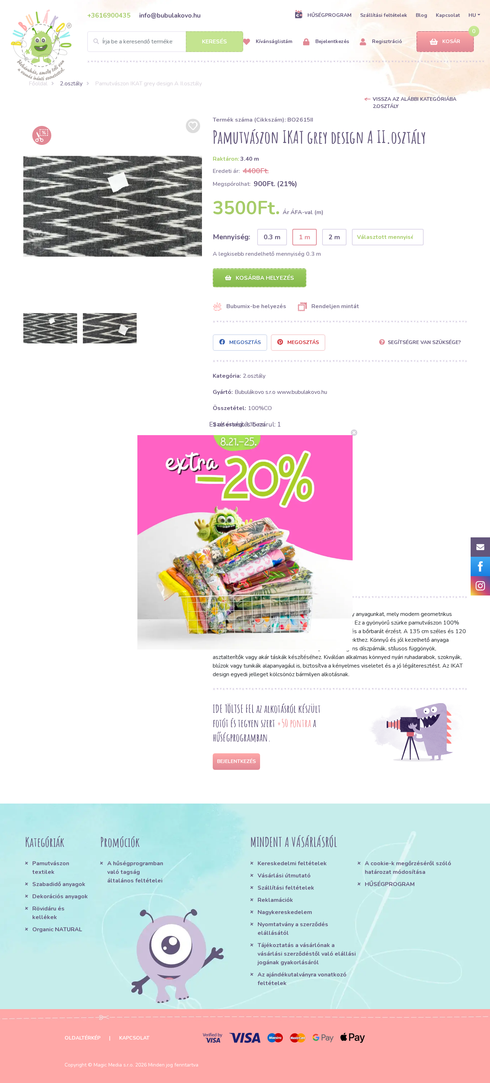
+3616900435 (109, 15)
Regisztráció (386, 41)
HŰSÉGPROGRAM (329, 15)
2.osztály (71, 84)
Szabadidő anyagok (58, 884)
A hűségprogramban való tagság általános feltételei (135, 872)
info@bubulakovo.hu (170, 15)
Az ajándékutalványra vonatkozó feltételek (302, 979)
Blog (421, 15)
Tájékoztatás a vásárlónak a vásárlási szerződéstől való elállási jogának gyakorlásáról (307, 953)
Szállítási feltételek (383, 15)
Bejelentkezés (331, 41)
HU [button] (472, 15)
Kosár (451, 41)
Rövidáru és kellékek (48, 913)
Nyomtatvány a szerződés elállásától (293, 928)
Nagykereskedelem (285, 912)
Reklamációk (275, 900)
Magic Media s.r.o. (114, 1064)
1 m (304, 237)
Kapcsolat (448, 15)
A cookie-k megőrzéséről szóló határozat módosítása (408, 868)
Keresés (214, 42)
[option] (112, 206)
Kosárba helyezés (264, 278)
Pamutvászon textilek (50, 868)
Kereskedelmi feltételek (292, 863)
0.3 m (272, 237)
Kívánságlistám (273, 41)
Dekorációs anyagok (60, 896)
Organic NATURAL (57, 929)
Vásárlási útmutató (284, 876)
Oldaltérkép (82, 1038)
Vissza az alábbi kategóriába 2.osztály (414, 103)
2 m (334, 237)
